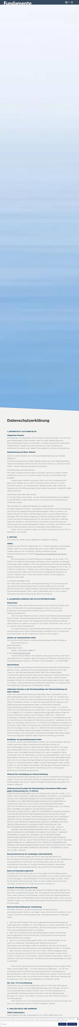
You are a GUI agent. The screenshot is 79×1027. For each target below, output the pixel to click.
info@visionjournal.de (21, 653)
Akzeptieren (72, 1024)
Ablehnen (62, 1024)
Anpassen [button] (4, 1024)
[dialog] (39, 1022)
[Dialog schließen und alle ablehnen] (77, 1018)
